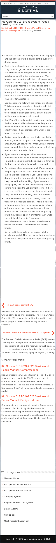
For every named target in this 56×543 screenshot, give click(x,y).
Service (21, 4)
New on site (10, 515)
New (27, 4)
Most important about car (16, 521)
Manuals (5, 4)
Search (45, 4)
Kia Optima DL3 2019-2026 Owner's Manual (20, 28)
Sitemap (37, 4)
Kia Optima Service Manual (17, 490)
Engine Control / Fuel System (18, 502)
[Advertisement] (28, 43)
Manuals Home (11, 478)
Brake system (14, 31)
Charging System (12, 496)
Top (31, 4)
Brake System (11, 508)
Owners (13, 4)
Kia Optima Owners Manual (17, 484)
